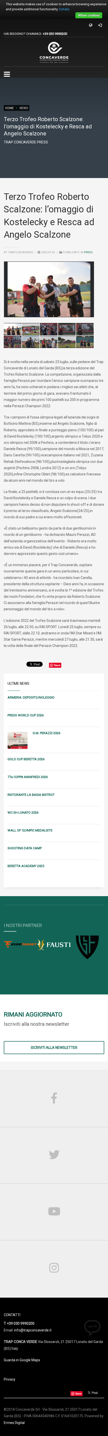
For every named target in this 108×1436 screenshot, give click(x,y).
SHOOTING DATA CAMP (25, 848)
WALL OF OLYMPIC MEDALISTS (30, 830)
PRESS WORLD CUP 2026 (26, 715)
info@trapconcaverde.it (32, 1330)
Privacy (9, 1379)
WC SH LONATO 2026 (23, 812)
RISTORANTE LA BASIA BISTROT (31, 795)
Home (9, 108)
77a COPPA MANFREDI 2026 (28, 777)
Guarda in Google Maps (22, 1360)
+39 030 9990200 (55, 34)
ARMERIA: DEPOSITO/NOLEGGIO (31, 697)
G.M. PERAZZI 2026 (46, 733)
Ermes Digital (14, 1423)
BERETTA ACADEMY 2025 (26, 866)
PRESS (88, 252)
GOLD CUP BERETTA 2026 (26, 759)
